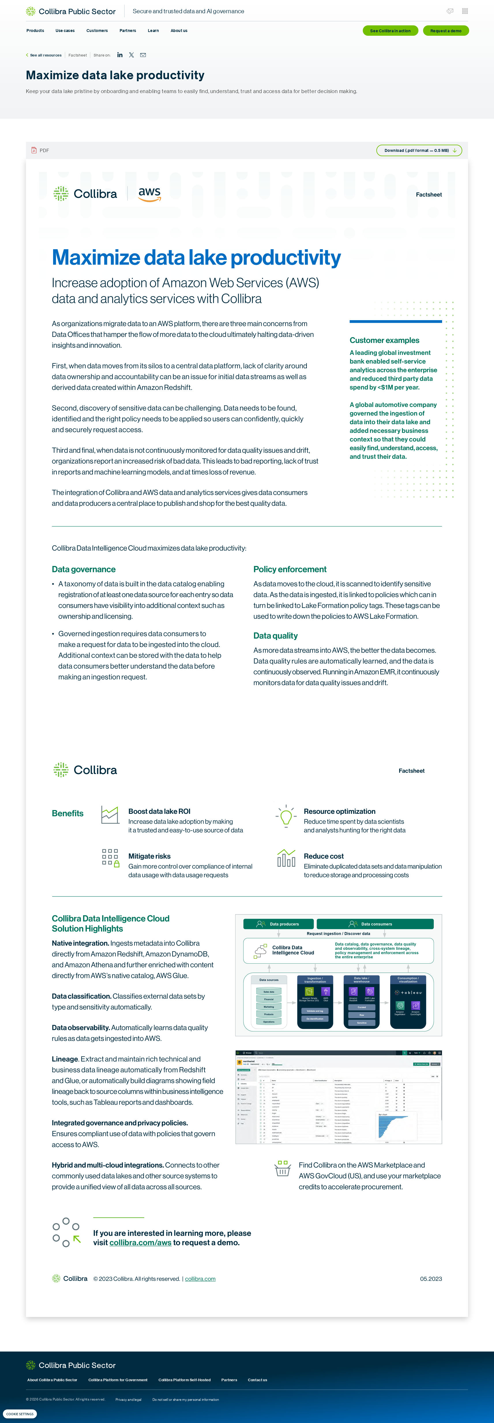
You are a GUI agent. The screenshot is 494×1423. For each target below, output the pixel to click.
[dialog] (20, 1413)
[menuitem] (120, 55)
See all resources (46, 55)
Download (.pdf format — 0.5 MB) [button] (417, 150)
